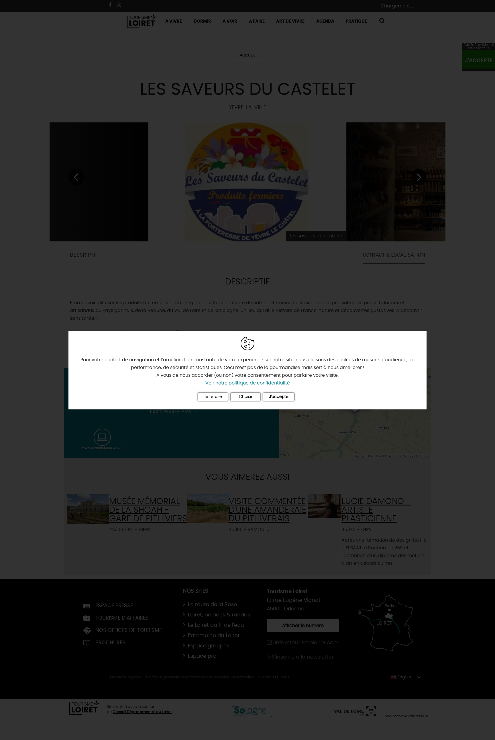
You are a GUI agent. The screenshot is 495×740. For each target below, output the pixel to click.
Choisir (245, 397)
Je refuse (213, 397)
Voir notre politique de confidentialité (247, 383)
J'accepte (278, 397)
